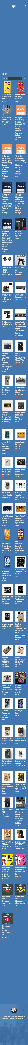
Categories (4, 78)
